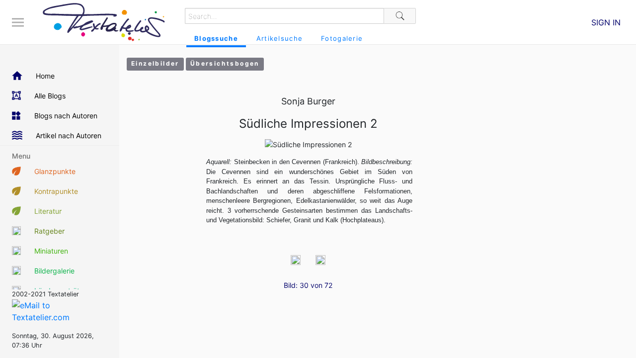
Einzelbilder (155, 63)
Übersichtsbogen (224, 63)
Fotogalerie (342, 38)
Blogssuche (216, 38)
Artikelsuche (279, 38)
